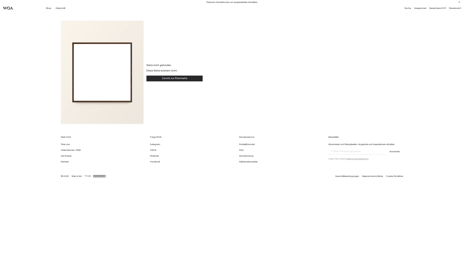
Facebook (155, 162)
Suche (408, 8)
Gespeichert (420, 8)
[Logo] (8, 8)
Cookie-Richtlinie (394, 176)
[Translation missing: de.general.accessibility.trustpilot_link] (88, 176)
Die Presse (66, 156)
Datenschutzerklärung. (357, 159)
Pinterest (154, 156)
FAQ (241, 150)
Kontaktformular (247, 144)
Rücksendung (246, 156)
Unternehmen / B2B (71, 150)
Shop (48, 8)
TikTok (153, 150)
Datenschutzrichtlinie (372, 176)
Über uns (65, 144)
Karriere (65, 162)
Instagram (155, 144)
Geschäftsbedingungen (347, 176)
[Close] (459, 2)
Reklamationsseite (248, 162)
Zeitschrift (60, 8)
